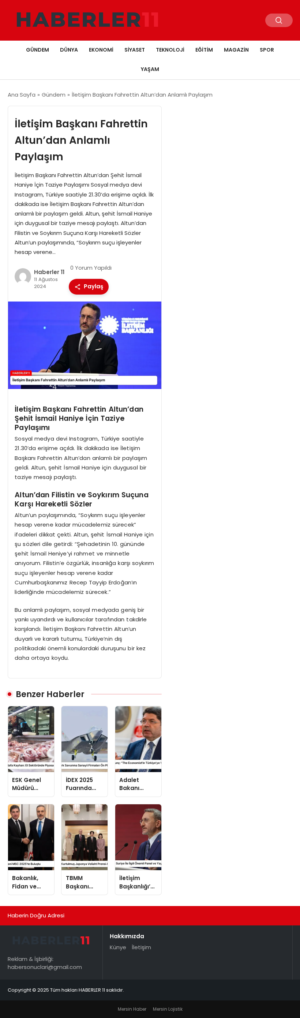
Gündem (37, 49)
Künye (118, 947)
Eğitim (204, 49)
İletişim (141, 947)
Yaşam (150, 69)
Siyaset (134, 49)
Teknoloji (170, 49)
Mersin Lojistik (168, 1009)
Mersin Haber (132, 1009)
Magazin (236, 49)
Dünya (69, 49)
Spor (267, 49)
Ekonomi (101, 49)
